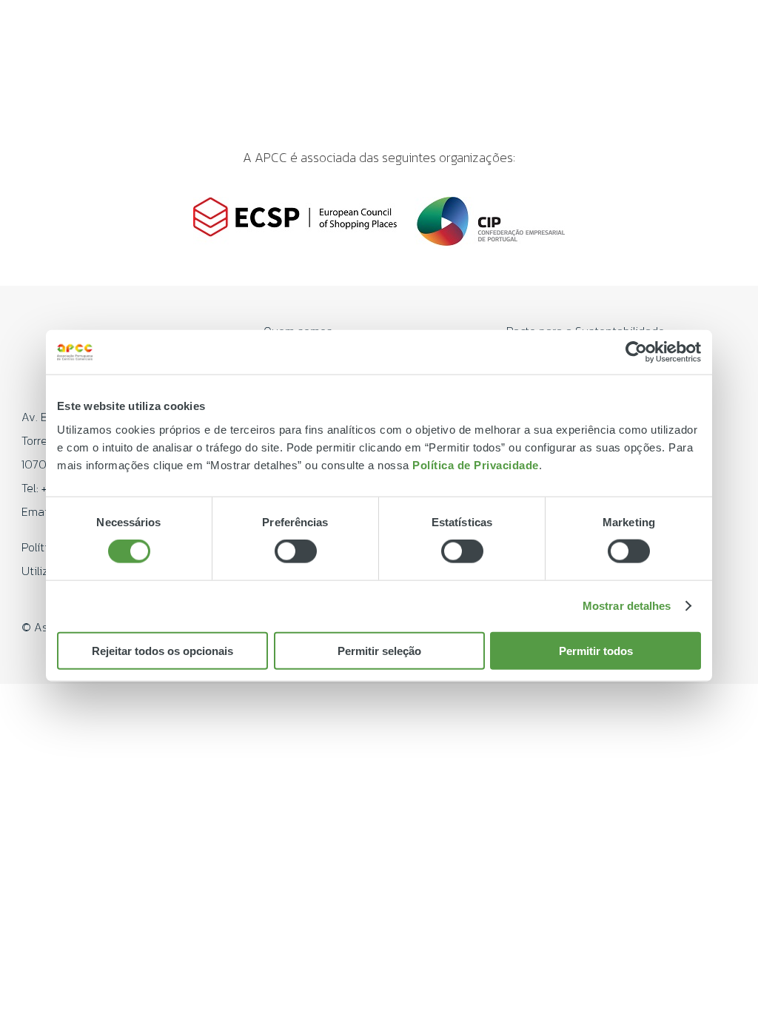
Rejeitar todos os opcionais (162, 650)
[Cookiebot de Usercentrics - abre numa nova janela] (636, 352)
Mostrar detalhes (627, 605)
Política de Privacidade (475, 464)
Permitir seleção (379, 650)
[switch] (296, 551)
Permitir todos (596, 650)
